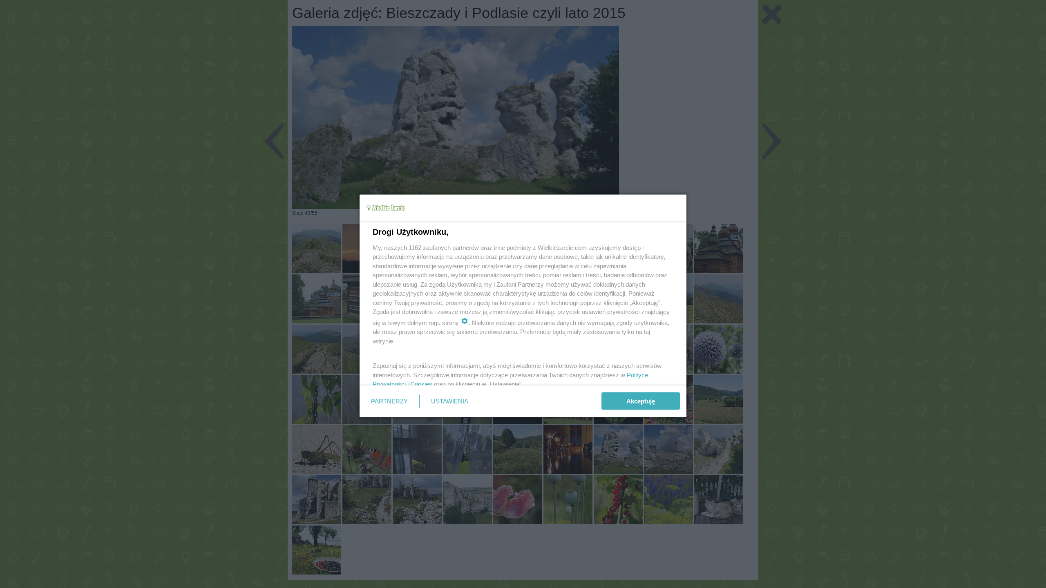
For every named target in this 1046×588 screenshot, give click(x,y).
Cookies (421, 384)
